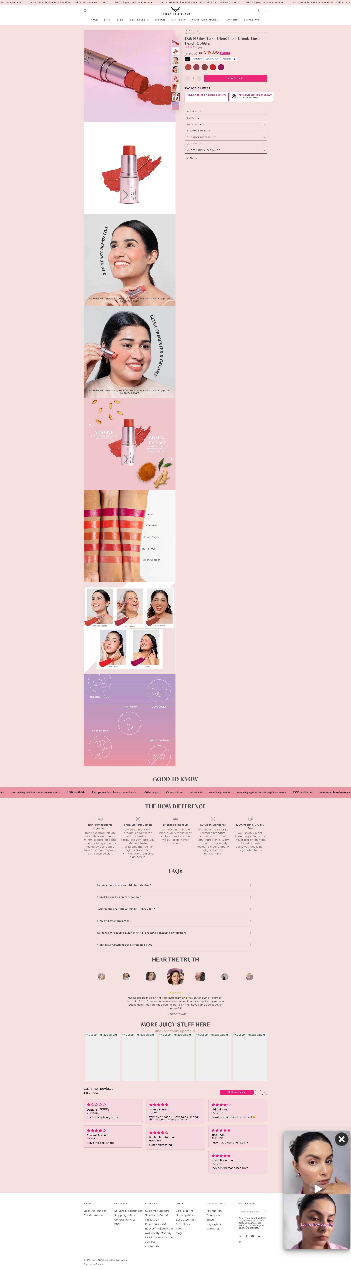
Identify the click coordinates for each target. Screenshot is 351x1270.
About (180, 1229)
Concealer (213, 1215)
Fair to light (197, 59)
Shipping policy (124, 1215)
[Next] (264, 976)
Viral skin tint (184, 1211)
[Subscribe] (265, 1212)
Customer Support (157, 1211)
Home (187, 31)
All (187, 59)
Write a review (237, 1092)
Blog (179, 1233)
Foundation (214, 1211)
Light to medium (212, 59)
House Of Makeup (193, 33)
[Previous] (86, 976)
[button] (85, 11)
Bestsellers (183, 1224)
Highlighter (214, 1224)
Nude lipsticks (185, 1215)
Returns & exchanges (128, 1211)
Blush (210, 1220)
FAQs (117, 1224)
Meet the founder (95, 1211)
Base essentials (186, 1220)
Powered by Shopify (93, 1264)
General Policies (124, 1220)
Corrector (213, 1229)
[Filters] (258, 1092)
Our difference (93, 1215)
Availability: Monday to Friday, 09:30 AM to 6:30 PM (159, 1237)
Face (195, 31)
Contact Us (152, 1247)
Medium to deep (229, 59)
